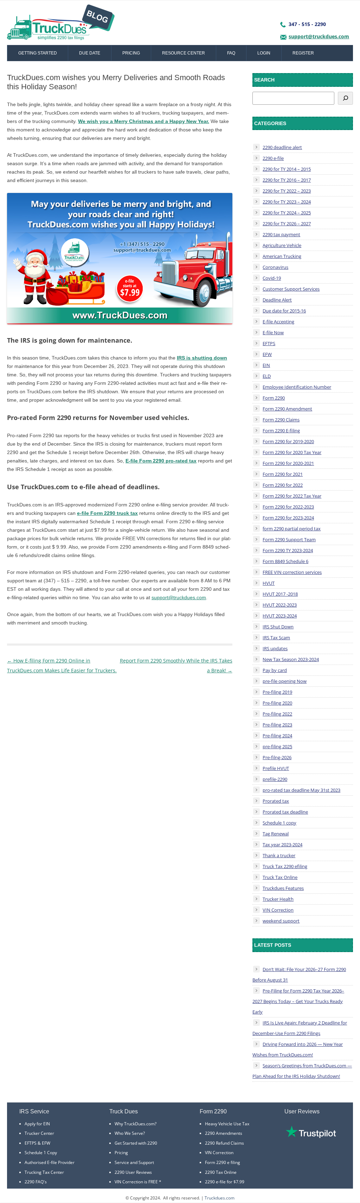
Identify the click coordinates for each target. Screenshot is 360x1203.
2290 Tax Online (221, 1172)
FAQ (231, 53)
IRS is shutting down (202, 358)
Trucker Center (39, 1133)
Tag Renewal (276, 833)
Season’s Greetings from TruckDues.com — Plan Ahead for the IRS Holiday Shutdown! (302, 1070)
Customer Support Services (291, 289)
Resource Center (183, 53)
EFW (267, 354)
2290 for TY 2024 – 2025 (287, 212)
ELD (267, 376)
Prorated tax (276, 801)
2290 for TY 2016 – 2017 (287, 180)
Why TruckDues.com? (135, 1124)
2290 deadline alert (282, 147)
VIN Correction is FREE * (138, 1182)
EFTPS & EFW (37, 1143)
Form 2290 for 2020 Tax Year (292, 452)
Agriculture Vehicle (282, 245)
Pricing (131, 53)
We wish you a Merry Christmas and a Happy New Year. (143, 121)
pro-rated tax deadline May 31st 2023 (301, 790)
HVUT (269, 583)
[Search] (345, 98)
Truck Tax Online (280, 877)
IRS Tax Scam (276, 637)
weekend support (281, 921)
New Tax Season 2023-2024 (291, 659)
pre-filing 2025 (277, 746)
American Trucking (282, 256)
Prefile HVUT (276, 768)
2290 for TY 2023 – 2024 (287, 202)
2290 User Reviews (133, 1172)
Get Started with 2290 (136, 1143)
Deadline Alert (277, 300)
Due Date (89, 53)
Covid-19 (272, 278)
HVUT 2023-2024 (280, 616)
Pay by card (275, 670)
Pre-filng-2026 (277, 757)
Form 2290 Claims (281, 419)
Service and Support (134, 1162)
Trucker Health (278, 899)
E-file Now (273, 332)
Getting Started (37, 53)
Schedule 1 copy (279, 823)
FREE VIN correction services (292, 572)
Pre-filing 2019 (277, 692)
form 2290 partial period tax (292, 528)
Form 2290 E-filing (281, 430)
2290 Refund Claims (224, 1143)
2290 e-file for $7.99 (224, 1182)
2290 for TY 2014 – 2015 (287, 169)
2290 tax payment (281, 234)
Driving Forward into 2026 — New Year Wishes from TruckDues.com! (297, 1049)
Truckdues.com (219, 1198)
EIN (266, 365)
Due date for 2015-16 (284, 311)
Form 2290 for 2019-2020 (288, 441)
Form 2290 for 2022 (283, 485)
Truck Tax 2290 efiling (285, 866)
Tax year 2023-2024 (282, 844)
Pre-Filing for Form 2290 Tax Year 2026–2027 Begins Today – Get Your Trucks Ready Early (298, 1001)
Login (263, 53)
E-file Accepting (278, 321)
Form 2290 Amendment (287, 409)
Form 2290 (274, 398)
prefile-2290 (275, 779)
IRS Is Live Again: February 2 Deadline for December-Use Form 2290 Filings (299, 1028)
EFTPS (269, 343)
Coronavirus (275, 267)
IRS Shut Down (278, 626)
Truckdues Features (283, 888)
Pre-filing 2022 (277, 714)
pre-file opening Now (285, 681)
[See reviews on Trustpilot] (310, 1136)
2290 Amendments (223, 1133)
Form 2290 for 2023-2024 (288, 518)
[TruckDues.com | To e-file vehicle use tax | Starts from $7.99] (61, 24)
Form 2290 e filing (222, 1162)
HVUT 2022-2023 (280, 605)
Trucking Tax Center (44, 1172)
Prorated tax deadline (285, 812)
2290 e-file (273, 158)
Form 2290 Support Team (289, 539)
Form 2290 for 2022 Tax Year (292, 496)
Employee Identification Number (297, 387)
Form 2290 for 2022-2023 (288, 507)
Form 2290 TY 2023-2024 (288, 550)
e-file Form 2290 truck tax (107, 513)
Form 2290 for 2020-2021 (288, 463)
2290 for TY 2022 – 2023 (287, 191)
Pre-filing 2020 (277, 703)
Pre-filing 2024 (277, 735)
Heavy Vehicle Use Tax (227, 1124)
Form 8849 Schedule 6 (285, 561)
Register (303, 53)
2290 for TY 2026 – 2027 (287, 223)
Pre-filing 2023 (277, 725)
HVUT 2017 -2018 (280, 594)
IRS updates (275, 648)
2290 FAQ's (36, 1182)
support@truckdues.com (319, 36)
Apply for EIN (37, 1124)
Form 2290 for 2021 (283, 474)
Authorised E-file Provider (50, 1162)
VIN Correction (278, 910)
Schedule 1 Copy (41, 1153)
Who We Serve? (130, 1133)
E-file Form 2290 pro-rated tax (161, 461)
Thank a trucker (279, 855)
